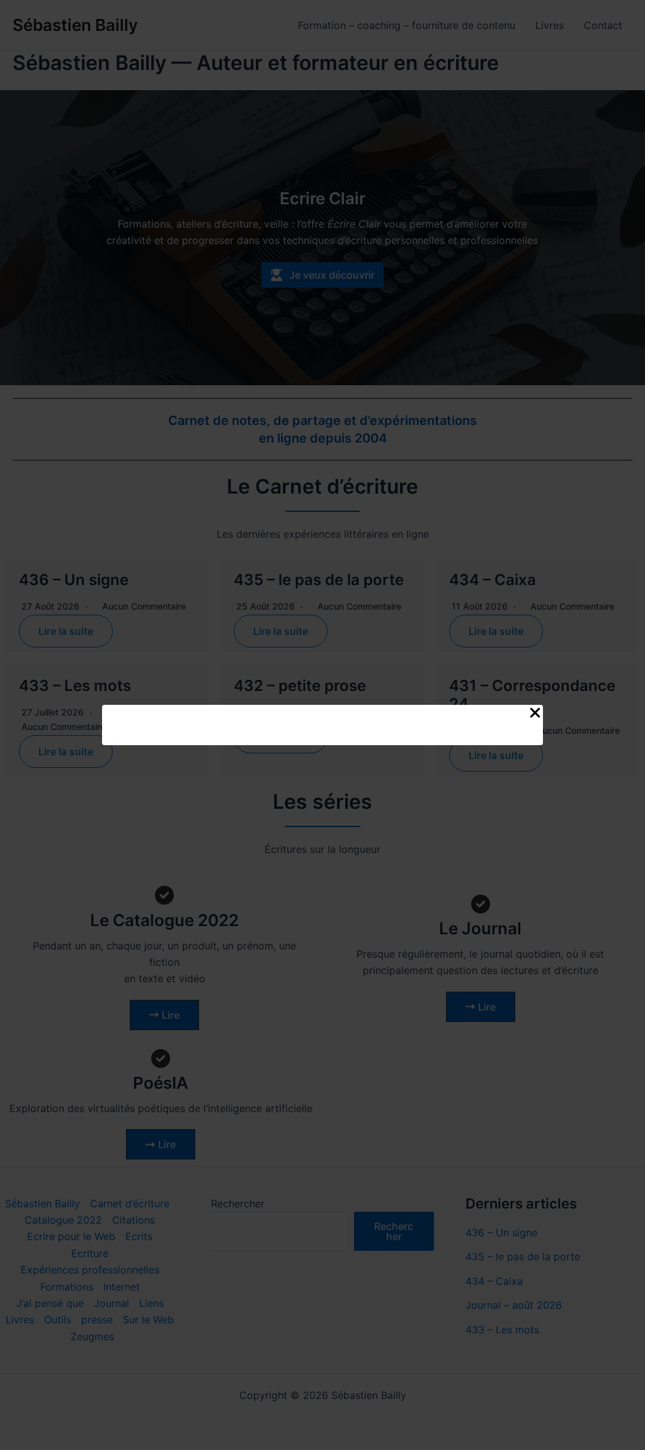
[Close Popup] (535, 713)
